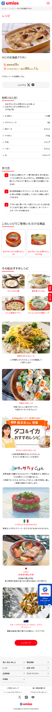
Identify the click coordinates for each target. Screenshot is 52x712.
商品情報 (30, 662)
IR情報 (5, 679)
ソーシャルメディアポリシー (13, 692)
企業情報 (6, 673)
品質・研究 (30, 668)
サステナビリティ (33, 673)
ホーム (4, 8)
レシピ (11, 8)
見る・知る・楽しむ (9, 662)
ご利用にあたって (13, 688)
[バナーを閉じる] (49, 606)
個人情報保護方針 (39, 688)
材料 (50, 288)
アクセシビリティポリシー (39, 692)
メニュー (48, 3)
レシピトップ (26, 642)
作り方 (50, 297)
